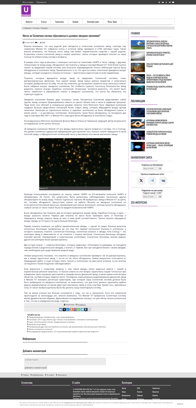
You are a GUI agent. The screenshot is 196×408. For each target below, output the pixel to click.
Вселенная (140, 399)
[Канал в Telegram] (169, 2)
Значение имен (93, 21)
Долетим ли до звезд (37, 324)
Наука (124, 391)
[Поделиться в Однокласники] (71, 310)
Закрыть (178, 404)
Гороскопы (59, 21)
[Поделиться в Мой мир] (68, 310)
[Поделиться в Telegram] (82, 310)
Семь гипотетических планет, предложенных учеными (52, 322)
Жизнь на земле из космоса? (40, 329)
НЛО (138, 388)
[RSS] (159, 2)
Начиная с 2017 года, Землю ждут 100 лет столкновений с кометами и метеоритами (63, 319)
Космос (124, 399)
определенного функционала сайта (78, 402)
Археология (156, 399)
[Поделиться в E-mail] (89, 310)
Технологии (156, 388)
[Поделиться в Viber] (75, 310)
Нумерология (126, 395)
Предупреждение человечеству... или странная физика (51, 317)
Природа (140, 395)
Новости (29, 21)
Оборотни (155, 391)
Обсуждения (41, 2)
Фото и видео (28, 2)
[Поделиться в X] (64, 310)
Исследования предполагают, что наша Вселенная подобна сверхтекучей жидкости (63, 331)
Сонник (75, 21)
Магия (124, 388)
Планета (155, 395)
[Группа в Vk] (162, 2)
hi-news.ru (81, 304)
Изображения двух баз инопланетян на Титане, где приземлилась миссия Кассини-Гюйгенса (67, 327)
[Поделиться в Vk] (61, 310)
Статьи (44, 21)
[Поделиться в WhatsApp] (79, 310)
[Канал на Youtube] (173, 2)
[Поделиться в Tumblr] (86, 310)
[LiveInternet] (24, 390)
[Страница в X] (166, 2)
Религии (139, 391)
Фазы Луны (112, 21)
